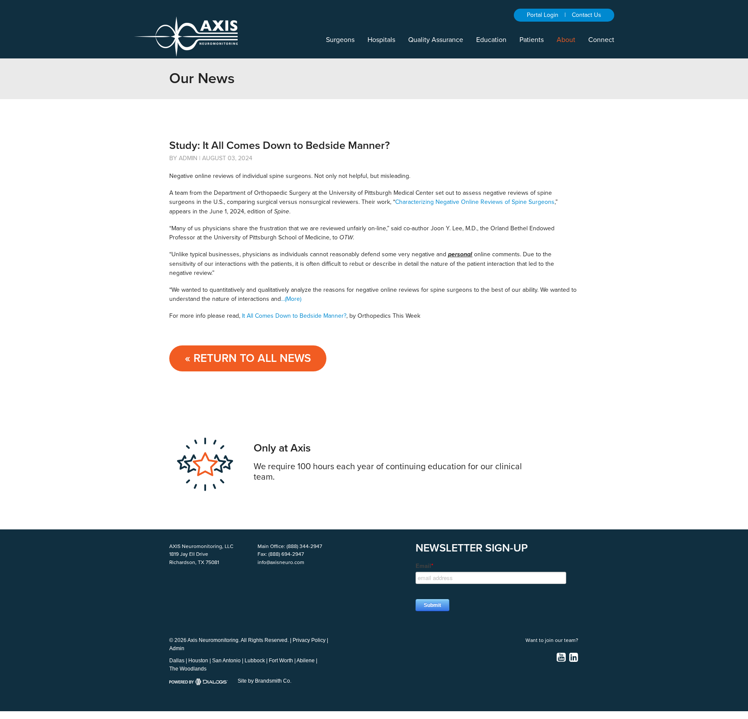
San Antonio (226, 661)
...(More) (291, 299)
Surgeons (340, 39)
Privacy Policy (309, 640)
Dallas (176, 661)
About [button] (566, 39)
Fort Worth (281, 661)
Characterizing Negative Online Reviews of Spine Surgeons (475, 202)
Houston (198, 661)
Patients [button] (531, 39)
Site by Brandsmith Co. (264, 681)
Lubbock (255, 661)
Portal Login (542, 15)
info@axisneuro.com (281, 562)
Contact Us (586, 15)
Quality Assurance (435, 39)
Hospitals (381, 39)
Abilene (306, 661)
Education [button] (491, 39)
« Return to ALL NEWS (248, 358)
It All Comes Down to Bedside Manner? (294, 315)
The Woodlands (187, 669)
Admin (176, 648)
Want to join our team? (552, 640)
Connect (601, 39)
